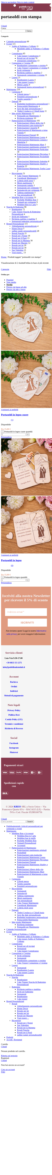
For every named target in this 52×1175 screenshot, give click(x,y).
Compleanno (17, 53)
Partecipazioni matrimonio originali (32, 147)
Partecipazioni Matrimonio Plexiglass (32, 154)
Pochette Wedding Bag (26, 200)
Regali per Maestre (20, 243)
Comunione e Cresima (21, 63)
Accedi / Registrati (14, 1040)
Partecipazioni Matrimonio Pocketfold (33, 156)
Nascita (15, 977)
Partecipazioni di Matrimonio (24, 121)
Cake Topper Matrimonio (27, 176)
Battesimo (16, 987)
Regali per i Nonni (19, 236)
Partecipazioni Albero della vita (30, 123)
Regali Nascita (18, 233)
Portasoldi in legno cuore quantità (18, 431)
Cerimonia (16, 92)
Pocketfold (21, 853)
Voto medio (11, 282)
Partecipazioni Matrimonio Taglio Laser (33, 168)
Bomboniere (17, 209)
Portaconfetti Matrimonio (27, 106)
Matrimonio (11, 89)
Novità (9, 285)
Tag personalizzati (24, 195)
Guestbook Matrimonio (27, 178)
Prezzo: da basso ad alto (16, 287)
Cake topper (22, 999)
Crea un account (8, 1069)
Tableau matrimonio (25, 192)
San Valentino (17, 250)
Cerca (3, 28)
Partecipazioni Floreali (26, 135)
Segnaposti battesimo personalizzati (26, 221)
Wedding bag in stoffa (26, 838)
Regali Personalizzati (15, 224)
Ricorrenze (16, 1020)
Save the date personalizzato (29, 109)
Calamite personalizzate (16, 41)
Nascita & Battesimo (15, 207)
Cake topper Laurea (25, 82)
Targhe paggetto (24, 99)
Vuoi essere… (23, 1018)
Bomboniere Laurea (25, 80)
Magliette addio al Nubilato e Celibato (33, 49)
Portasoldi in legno (11, 560)
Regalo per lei (17, 245)
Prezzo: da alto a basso (15, 289)
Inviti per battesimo (20, 216)
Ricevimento (17, 173)
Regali (14, 1004)
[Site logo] (26, 12)
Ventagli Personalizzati (26, 843)
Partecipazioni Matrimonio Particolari (32, 149)
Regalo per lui (18, 248)
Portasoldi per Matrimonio (28, 116)
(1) (12, 420)
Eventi (9, 44)
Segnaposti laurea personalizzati (30, 87)
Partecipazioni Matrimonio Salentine (32, 161)
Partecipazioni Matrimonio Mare (30, 144)
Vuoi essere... (17, 252)
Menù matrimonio (24, 183)
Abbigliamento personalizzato (24, 226)
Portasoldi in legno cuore (14, 414)
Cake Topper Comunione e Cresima (32, 68)
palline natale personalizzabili (24, 231)
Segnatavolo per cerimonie (28, 190)
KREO (17, 806)
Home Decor (17, 228)
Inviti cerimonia (23, 70)
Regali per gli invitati (26, 58)
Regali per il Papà (19, 238)
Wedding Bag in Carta (26, 204)
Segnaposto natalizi (25, 185)
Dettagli (15, 101)
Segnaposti (21, 891)
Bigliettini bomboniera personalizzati (32, 104)
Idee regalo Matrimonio (21, 113)
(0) (12, 565)
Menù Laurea (22, 85)
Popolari (9, 280)
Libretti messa (23, 94)
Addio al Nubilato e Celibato (24, 46)
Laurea (15, 77)
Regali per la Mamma (21, 240)
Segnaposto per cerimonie (28, 188)
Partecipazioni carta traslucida (29, 125)
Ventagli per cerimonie (26, 202)
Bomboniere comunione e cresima (31, 65)
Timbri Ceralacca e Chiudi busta (30, 111)
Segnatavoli (22, 893)
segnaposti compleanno (27, 61)
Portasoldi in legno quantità (15, 577)
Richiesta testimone (25, 118)
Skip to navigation (9, 2)
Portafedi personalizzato (27, 97)
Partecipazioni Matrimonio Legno (31, 137)
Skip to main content (25, 2)
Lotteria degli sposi (25, 180)
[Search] (40, 7)
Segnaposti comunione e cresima (31, 75)
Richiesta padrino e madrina (29, 73)
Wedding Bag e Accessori (22, 197)
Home (4, 257)
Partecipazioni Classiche (27, 128)
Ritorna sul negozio (9, 1056)
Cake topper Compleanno (28, 56)
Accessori (21, 845)
